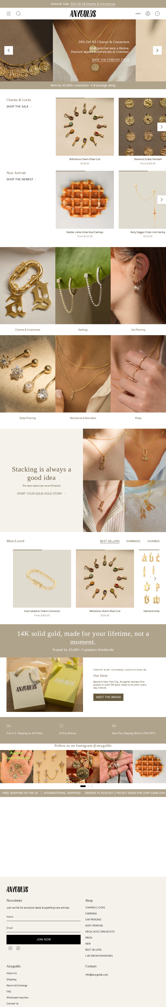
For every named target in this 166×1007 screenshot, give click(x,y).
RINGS (88, 937)
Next (161, 127)
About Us (11, 973)
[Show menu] (8, 14)
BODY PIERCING (94, 925)
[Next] (157, 50)
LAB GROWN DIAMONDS (99, 955)
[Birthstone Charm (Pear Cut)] (85, 127)
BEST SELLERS (93, 949)
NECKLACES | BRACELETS (100, 931)
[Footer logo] (17, 889)
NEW (88, 943)
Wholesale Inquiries (17, 997)
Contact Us (12, 1003)
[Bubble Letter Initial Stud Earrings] (85, 200)
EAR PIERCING (93, 919)
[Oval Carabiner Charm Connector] (42, 579)
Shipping (11, 979)
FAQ (8, 991)
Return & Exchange (16, 985)
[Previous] (8, 50)
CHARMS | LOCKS (95, 907)
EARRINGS (91, 913)
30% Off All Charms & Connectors (92, 4)
